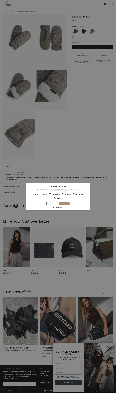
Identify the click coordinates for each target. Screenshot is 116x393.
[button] (58, 207)
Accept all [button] (64, 203)
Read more (66, 190)
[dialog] (58, 196)
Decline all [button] (52, 203)
